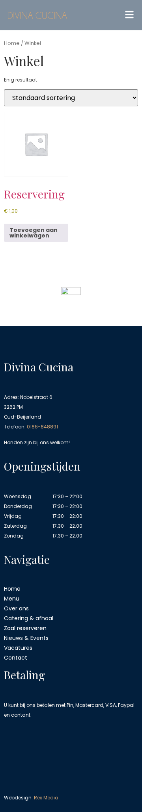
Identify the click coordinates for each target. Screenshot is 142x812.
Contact (15, 658)
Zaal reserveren (25, 628)
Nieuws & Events (26, 638)
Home (12, 43)
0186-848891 (42, 426)
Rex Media (46, 797)
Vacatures (18, 648)
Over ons (16, 608)
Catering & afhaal (28, 618)
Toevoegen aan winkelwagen (33, 232)
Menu (11, 599)
